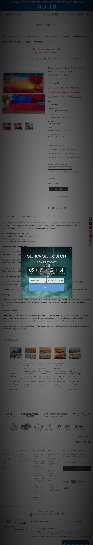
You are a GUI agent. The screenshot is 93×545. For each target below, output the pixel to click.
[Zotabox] (70, 296)
